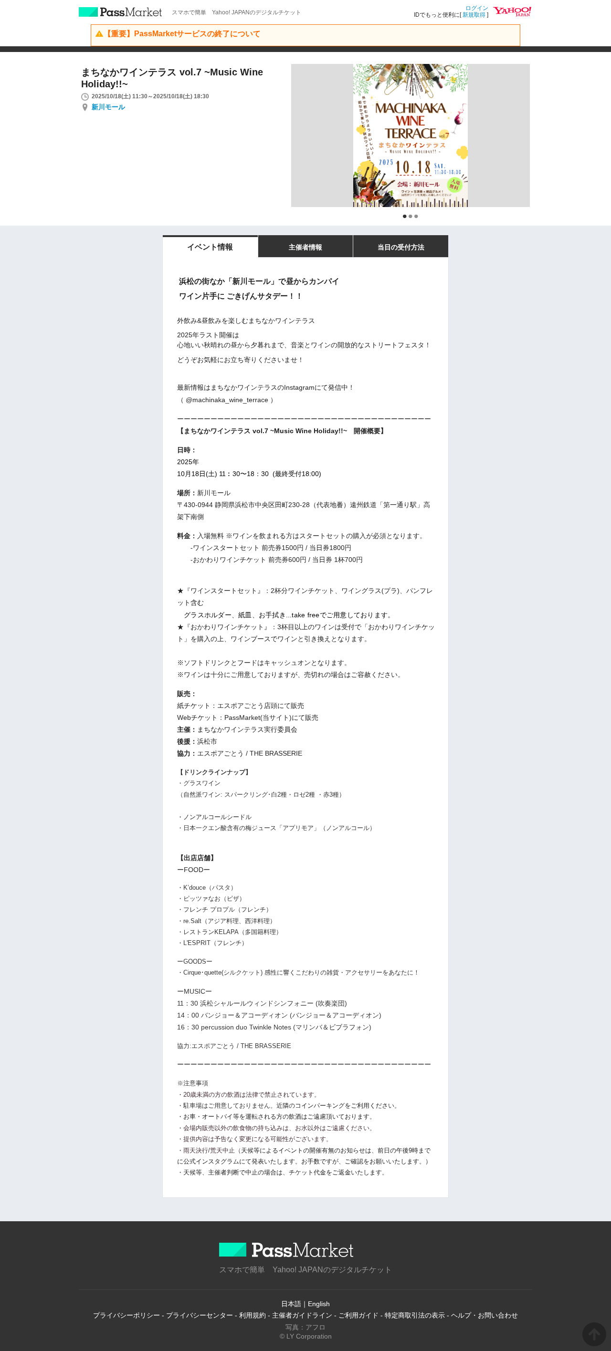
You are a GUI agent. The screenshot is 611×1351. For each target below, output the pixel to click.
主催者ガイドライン (302, 1315)
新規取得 (474, 14)
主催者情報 (305, 247)
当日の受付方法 (401, 247)
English (319, 1304)
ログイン (476, 8)
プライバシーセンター (199, 1315)
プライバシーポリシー (126, 1315)
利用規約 (252, 1315)
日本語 (291, 1304)
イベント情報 (210, 247)
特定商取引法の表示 (415, 1315)
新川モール (108, 107)
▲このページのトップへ (594, 1334)
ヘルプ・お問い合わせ (484, 1315)
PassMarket (120, 12)
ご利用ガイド (358, 1315)
